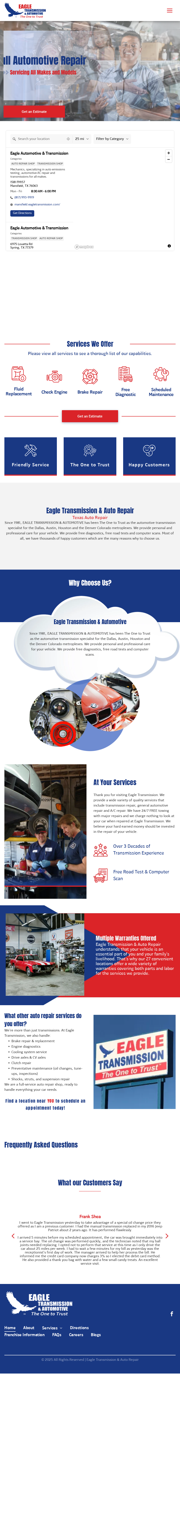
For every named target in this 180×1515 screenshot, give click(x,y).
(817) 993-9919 (24, 197)
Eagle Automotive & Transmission (39, 154)
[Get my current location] (68, 139)
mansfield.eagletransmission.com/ (37, 204)
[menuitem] (13, 1328)
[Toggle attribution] (169, 246)
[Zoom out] (169, 159)
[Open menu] (169, 10)
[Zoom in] (169, 153)
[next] (167, 1236)
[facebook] (172, 1314)
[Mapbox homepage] (84, 246)
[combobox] (37, 139)
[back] (13, 1236)
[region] (123, 199)
